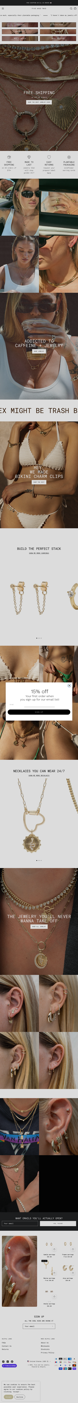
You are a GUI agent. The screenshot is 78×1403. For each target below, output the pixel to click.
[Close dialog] (69, 685)
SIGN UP (39, 712)
